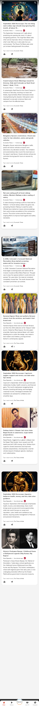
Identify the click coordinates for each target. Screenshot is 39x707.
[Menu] (3, 2)
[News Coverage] (24, 30)
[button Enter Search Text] (35, 2)
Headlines (23, 3)
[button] (4, 54)
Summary (15, 3)
